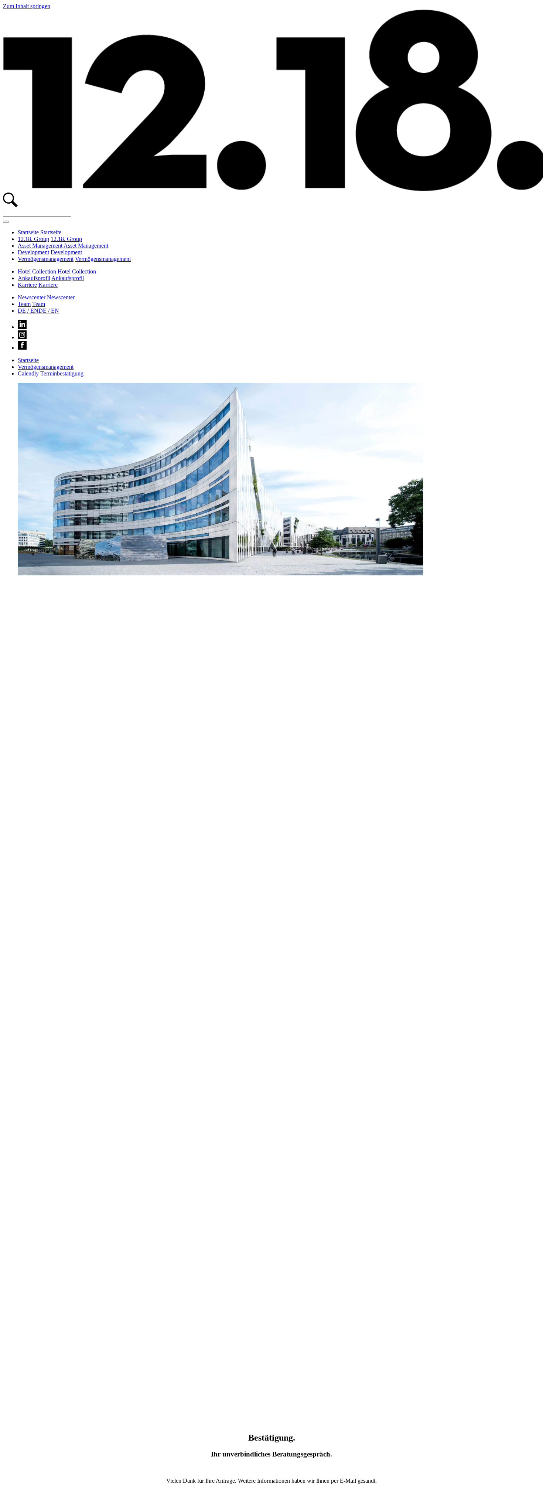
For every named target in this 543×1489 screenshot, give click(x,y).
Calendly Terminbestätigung (50, 373)
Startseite (28, 232)
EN (48, 310)
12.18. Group (33, 239)
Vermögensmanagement (46, 259)
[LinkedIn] (22, 327)
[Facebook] (22, 347)
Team (24, 304)
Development (33, 252)
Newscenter (31, 297)
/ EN (28, 310)
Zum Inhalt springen (26, 6)
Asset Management (40, 245)
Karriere (27, 285)
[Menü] (6, 222)
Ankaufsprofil (34, 278)
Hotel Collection (37, 271)
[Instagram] (22, 337)
